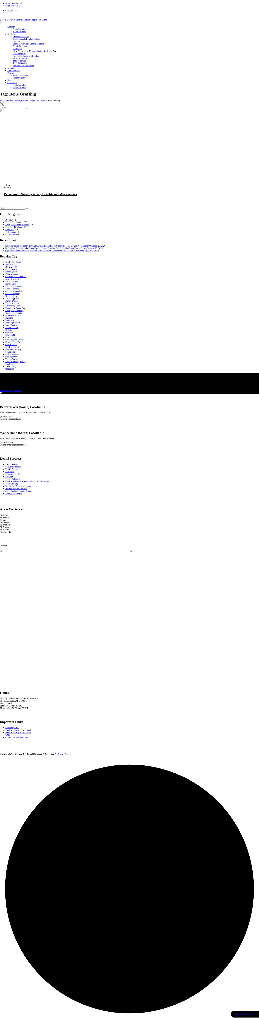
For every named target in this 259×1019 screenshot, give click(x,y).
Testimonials (10, 232)
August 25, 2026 (98, 246)
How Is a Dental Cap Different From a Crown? (67, 248)
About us (11, 68)
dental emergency (12, 293)
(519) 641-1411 (12, 10)
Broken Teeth (11, 267)
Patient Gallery (19, 78)
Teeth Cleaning (19, 61)
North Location (19, 31)
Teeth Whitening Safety (15, 361)
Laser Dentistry (19, 53)
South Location (19, 29)
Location (11, 27)
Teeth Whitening (20, 63)
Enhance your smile (13, 313)
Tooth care (9, 364)
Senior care (10, 352)
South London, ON (13, 6)
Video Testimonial (20, 75)
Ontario (8, 330)
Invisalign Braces (12, 323)
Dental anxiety (11, 281)
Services (11, 34)
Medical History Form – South (18, 730)
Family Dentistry (20, 46)
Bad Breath (10, 264)
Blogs (9, 80)
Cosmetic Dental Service (15, 276)
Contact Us (12, 82)
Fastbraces (17, 48)
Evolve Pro (63, 754)
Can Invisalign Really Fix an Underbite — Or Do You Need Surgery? (61, 246)
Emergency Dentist (13, 493)
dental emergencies (13, 291)
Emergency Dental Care (15, 308)
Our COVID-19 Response (16, 737)
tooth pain (9, 369)
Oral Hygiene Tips (13, 342)
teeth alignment (11, 354)
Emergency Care (12, 306)
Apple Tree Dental (13, 262)
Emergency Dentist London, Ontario (28, 44)
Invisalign (9, 320)
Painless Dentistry (13, 347)
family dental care (13, 315)
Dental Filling (11, 296)
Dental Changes (12, 289)
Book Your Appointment (245, 1014)
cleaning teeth (11, 272)
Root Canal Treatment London (26, 56)
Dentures (17, 41)
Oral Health (10, 335)
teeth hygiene (11, 357)
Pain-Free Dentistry (13, 227)
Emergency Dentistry (14, 310)
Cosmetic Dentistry (21, 36)
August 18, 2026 (92, 251)
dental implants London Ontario (26, 39)
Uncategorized (11, 234)
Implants (9, 318)
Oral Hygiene (11, 337)
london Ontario (11, 327)
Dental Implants (12, 303)
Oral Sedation (11, 344)
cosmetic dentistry (13, 279)
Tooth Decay (10, 366)
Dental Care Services (14, 222)
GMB (7, 735)
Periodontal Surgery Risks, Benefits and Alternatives (40, 194)
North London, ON (13, 3)
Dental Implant (11, 301)
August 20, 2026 (95, 248)
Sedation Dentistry (21, 58)
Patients (10, 73)
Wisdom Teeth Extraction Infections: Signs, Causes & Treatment (57, 251)
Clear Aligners (11, 274)
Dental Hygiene (12, 298)
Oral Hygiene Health (14, 340)
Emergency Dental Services (17, 224)
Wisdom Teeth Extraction (23, 65)
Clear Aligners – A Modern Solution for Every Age (34, 51)
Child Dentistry (11, 269)
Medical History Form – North (18, 732)
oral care (9, 332)
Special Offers (13, 70)
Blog (8, 185)
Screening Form (12, 727)
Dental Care (10, 284)
